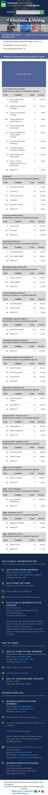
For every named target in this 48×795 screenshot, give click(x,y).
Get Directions (13, 608)
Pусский (12, 28)
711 (24, 577)
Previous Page (43, 35)
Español (11, 25)
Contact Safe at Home (17, 673)
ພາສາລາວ (29, 28)
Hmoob (20, 25)
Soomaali (30, 25)
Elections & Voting (27, 20)
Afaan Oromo (41, 28)
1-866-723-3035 (26, 659)
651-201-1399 (24, 656)
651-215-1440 (24, 572)
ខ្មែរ (19, 31)
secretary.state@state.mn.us (26, 597)
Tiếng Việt (41, 25)
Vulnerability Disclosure (20, 793)
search (10, 12)
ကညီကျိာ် (34, 31)
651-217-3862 (27, 586)
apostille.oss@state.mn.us (19, 752)
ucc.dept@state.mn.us (27, 755)
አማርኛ (25, 31)
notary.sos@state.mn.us (30, 757)
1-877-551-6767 (26, 709)
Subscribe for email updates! (24, 791)
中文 (20, 28)
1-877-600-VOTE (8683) (29, 575)
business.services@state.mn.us (27, 747)
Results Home (31, 35)
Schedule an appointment (18, 731)
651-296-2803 (24, 706)
